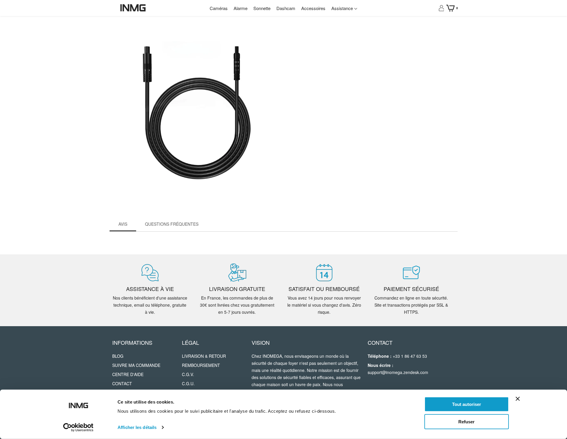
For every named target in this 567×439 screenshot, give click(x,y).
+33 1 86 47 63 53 (412, 357)
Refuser (466, 421)
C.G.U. (188, 384)
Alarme (236, 8)
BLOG (117, 357)
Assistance (349, 8)
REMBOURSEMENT (199, 366)
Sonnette (260, 8)
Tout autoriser (466, 404)
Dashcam (287, 8)
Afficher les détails (137, 427)
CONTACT (122, 384)
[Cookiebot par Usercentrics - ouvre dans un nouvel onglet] (78, 427)
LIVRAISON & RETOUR (202, 357)
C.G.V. (188, 375)
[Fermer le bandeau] (518, 399)
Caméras (212, 8)
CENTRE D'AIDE (126, 375)
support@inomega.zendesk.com (401, 373)
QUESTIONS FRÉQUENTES (169, 224)
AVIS (122, 224)
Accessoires (317, 8)
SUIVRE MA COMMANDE (135, 366)
